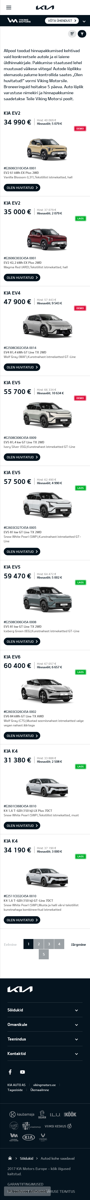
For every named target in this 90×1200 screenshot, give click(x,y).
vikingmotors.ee (44, 1085)
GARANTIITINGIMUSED (25, 1184)
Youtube (22, 1072)
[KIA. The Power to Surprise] (20, 989)
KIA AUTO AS (17, 1085)
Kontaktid (17, 1053)
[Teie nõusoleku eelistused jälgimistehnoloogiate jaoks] (27, 1191)
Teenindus (17, 1038)
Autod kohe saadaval (57, 1158)
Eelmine (10, 944)
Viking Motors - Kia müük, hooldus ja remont (10, 1157)
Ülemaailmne (39, 1090)
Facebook (10, 1072)
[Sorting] (72, 34)
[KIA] (45, 7)
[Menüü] (9, 8)
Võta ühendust (60, 20)
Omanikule (17, 1024)
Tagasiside (15, 1090)
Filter (82, 34)
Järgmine (78, 944)
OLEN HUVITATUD (20, 188)
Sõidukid (15, 1009)
